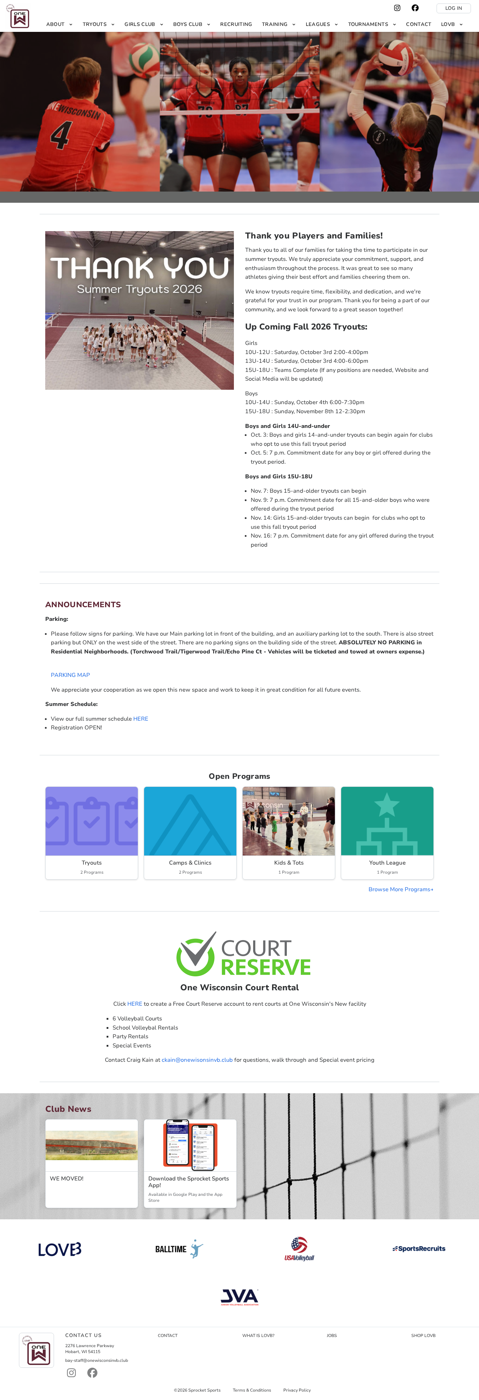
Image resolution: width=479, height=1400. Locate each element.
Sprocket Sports (204, 1390)
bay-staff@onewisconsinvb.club (96, 1360)
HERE (140, 719)
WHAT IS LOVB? (258, 1335)
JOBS (332, 1335)
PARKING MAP (70, 675)
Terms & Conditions (252, 1390)
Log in (453, 8)
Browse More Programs (399, 889)
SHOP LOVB (423, 1335)
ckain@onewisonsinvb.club (197, 1060)
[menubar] (254, 24)
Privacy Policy (297, 1390)
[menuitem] (59, 24)
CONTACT (167, 1335)
